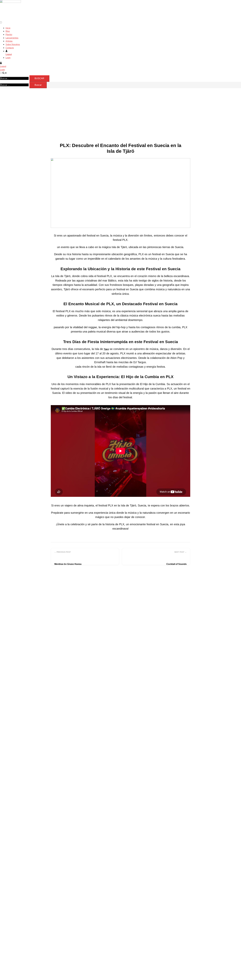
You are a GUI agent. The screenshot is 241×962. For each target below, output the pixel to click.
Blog (8, 31)
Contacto (10, 48)
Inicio (8, 28)
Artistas (9, 41)
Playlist (9, 34)
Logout (9, 54)
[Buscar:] (14, 85)
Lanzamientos (12, 38)
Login (8, 57)
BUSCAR (39, 78)
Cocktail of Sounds (176, 564)
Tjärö (106, 349)
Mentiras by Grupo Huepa (67, 564)
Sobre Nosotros (13, 44)
